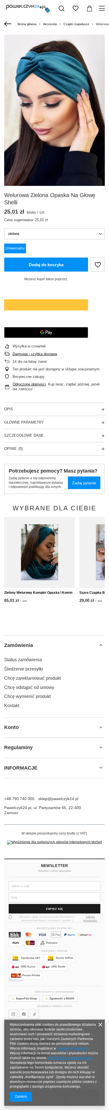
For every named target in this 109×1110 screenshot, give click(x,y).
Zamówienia (18, 645)
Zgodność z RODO (61, 998)
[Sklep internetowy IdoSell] (54, 842)
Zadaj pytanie (84, 483)
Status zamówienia (23, 659)
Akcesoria (50, 24)
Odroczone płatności (29, 384)
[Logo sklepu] (28, 8)
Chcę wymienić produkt (27, 696)
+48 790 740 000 (19, 798)
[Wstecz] (8, 24)
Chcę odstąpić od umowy (29, 687)
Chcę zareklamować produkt (32, 678)
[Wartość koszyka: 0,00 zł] (89, 8)
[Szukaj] (61, 8)
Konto (11, 727)
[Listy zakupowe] (75, 8)
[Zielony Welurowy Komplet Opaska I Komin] (39, 552)
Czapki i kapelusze (76, 24)
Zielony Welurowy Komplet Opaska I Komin (38, 593)
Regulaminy (18, 747)
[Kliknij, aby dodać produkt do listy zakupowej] (98, 265)
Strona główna (26, 24)
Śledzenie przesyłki (23, 669)
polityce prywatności (72, 1048)
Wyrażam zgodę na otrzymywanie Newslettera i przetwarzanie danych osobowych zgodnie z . (59, 918)
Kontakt (11, 705)
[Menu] (102, 8)
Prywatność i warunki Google (69, 1058)
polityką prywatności (90, 918)
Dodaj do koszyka (46, 264)
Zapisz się (54, 908)
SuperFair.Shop (26, 998)
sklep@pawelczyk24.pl (58, 798)
